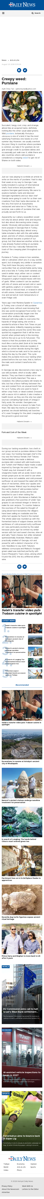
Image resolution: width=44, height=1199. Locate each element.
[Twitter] (25, 70)
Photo (19, 1170)
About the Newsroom (10, 1189)
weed (25, 158)
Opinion (34, 1164)
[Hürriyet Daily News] (22, 5)
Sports (33, 1167)
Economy (21, 1164)
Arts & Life (14, 60)
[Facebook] (19, 70)
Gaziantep (37, 303)
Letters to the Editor (30, 1189)
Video (6, 1170)
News (4, 60)
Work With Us (27, 1186)
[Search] (33, 13)
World (6, 1167)
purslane (10, 134)
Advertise (6, 1192)
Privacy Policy (7, 1186)
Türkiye (6, 1164)
